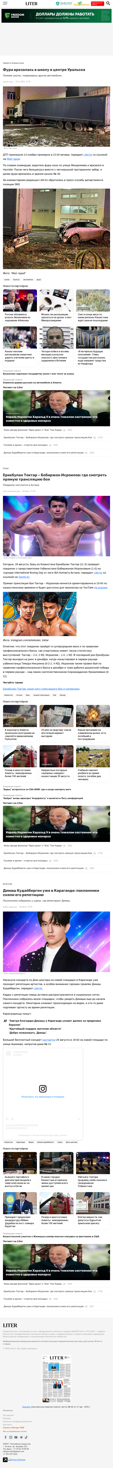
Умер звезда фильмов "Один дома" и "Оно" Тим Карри (33, 430)
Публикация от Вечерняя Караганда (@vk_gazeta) (43, 1135)
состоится (48, 1039)
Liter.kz (88, 154)
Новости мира (13, 413)
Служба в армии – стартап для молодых (26, 445)
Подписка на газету (97, 3)
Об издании (8, 1415)
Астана (19, 695)
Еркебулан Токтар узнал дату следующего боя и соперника (41, 688)
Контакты (7, 1424)
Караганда (20, 1142)
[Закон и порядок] (65, 3)
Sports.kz (23, 576)
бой (54, 695)
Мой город (13, 158)
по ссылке (100, 587)
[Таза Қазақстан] (82, 3)
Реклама (7, 1418)
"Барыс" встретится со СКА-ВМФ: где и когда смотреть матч (37, 789)
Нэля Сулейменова (11, 491)
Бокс (28, 695)
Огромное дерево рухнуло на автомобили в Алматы (32, 382)
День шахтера (71, 1142)
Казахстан (8, 695)
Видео (31, 1142)
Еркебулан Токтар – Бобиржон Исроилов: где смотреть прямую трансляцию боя (48, 437)
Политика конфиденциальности (17, 1421)
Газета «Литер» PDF (13, 1427)
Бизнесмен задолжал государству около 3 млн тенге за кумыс (38, 373)
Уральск (16, 279)
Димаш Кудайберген (45, 1142)
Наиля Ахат (8, 82)
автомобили (28, 279)
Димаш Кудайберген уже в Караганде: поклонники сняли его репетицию (44, 452)
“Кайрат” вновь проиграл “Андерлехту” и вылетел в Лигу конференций (43, 798)
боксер (62, 695)
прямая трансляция (41, 695)
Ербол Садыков (10, 907)
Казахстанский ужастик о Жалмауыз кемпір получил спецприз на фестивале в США (51, 1236)
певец (60, 1142)
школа (6, 279)
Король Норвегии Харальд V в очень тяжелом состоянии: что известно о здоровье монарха (52, 418)
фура (39, 279)
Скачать (26, 1407)
